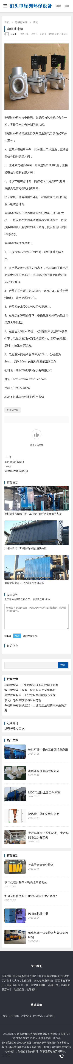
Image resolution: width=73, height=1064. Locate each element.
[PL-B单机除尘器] (15, 915)
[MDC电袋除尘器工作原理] (15, 794)
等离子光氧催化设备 (41, 865)
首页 (6, 22)
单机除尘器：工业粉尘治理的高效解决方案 (31, 685)
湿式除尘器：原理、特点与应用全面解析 (29, 690)
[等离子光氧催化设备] (15, 867)
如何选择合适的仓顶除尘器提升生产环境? (30, 896)
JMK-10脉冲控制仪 (14, 461)
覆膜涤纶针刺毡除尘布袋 (43, 771)
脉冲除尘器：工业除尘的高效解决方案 (25, 548)
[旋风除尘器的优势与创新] (15, 816)
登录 (17, 635)
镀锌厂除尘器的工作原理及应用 (48, 750)
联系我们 (49, 1015)
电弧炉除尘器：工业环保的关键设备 (24, 583)
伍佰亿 (57, 1038)
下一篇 (8, 466)
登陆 (58, 6)
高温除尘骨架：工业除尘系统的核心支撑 (29, 695)
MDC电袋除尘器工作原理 (44, 792)
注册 (66, 6)
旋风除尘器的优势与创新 (43, 814)
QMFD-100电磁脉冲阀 (16, 471)
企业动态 (38, 1015)
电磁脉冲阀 (21, 22)
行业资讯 (26, 1015)
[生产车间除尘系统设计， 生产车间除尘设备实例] (15, 837)
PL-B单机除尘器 (38, 914)
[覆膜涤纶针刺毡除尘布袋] (15, 773)
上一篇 (8, 457)
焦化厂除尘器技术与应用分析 (22, 700)
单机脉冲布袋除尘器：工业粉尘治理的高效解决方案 (32, 513)
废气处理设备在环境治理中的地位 (25, 882)
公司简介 (14, 1015)
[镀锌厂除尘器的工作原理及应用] (15, 751)
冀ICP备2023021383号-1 (26, 1038)
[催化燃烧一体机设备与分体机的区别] (15, 937)
